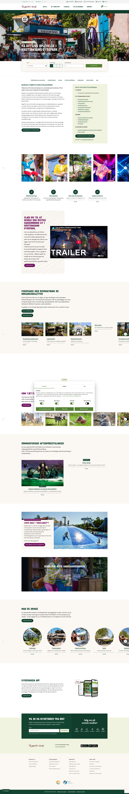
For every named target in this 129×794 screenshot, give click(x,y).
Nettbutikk (92, 771)
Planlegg (66, 7)
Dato (28, 62)
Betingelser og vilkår (81, 791)
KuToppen (80, 123)
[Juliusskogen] (56, 329)
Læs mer (64, 581)
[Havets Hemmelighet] (42, 473)
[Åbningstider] (53, 192)
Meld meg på (64, 730)
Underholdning (52, 80)
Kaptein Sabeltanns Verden (85, 117)
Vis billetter (94, 65)
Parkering (91, 764)
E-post (30, 727)
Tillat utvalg (64, 409)
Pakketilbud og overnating (38, 80)
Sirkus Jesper (81, 132)
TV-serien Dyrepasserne (94, 768)
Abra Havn (98, 325)
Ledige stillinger (32, 766)
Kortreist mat (72, 768)
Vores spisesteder (27, 620)
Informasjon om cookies (61, 791)
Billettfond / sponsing (74, 771)
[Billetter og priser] (31, 192)
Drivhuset (32, 648)
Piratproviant (56, 648)
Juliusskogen (81, 103)
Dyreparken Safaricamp (84, 107)
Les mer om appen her (60, 746)
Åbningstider (53, 196)
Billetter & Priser (31, 196)
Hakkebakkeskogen (83, 119)
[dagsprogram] (97, 192)
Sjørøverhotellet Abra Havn (85, 101)
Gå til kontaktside (33, 764)
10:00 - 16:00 (28, 1)
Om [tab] (84, 386)
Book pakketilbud (27, 315)
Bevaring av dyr (72, 761)
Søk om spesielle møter (74, 773)
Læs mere (64, 379)
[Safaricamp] (32, 329)
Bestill (45, 7)
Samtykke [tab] (44, 386)
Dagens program (97, 196)
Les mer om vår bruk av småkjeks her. (71, 396)
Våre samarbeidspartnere (54, 768)
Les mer (32, 654)
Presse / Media (52, 766)
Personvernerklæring (72, 791)
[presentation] (3, 167)
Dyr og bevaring (78, 7)
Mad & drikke (89, 80)
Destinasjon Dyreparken (54, 761)
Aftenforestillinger (70, 80)
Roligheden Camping (83, 109)
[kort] (75, 192)
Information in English (94, 761)
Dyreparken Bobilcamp (84, 111)
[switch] (57, 403)
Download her (26, 695)
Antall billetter (68, 62)
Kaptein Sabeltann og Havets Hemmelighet (90, 130)
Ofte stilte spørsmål (33, 761)
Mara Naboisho (72, 766)
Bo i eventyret (55, 7)
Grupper (89, 7)
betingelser (54, 733)
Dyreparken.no (24, 11)
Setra (104, 648)
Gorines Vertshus (80, 648)
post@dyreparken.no (87, 139)
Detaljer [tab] (64, 386)
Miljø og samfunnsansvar (74, 764)
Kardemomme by (82, 105)
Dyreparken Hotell (83, 99)
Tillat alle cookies (84, 409)
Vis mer (75, 201)
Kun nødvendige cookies (45, 409)
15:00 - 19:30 (41, 1)
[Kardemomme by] (80, 329)
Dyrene (60, 80)
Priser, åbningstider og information (35, 544)
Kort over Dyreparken (75, 196)
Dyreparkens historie (53, 764)
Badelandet (81, 80)
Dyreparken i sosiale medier (95, 773)
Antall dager (52, 62)
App (97, 80)
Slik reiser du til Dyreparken (95, 766)
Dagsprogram (26, 405)
